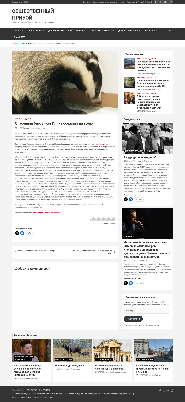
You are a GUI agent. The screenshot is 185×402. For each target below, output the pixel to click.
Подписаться (133, 318)
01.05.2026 (141, 89)
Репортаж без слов (25, 335)
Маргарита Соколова (143, 161)
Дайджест (19, 37)
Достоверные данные (146, 59)
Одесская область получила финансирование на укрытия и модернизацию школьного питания (153, 66)
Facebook (56, 212)
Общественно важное (103, 31)
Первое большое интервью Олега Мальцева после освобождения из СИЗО (153, 83)
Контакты (86, 2)
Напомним (99, 144)
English (149, 2)
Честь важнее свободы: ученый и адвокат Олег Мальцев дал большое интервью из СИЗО (28, 370)
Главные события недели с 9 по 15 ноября (36, 251)
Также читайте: (134, 54)
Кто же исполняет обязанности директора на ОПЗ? (92, 252)
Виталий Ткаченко (72, 369)
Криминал (81, 31)
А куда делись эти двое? (140, 157)
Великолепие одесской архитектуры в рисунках (109, 367)
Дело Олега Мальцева (60, 31)
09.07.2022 (99, 372)
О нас (122, 2)
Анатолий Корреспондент (36, 128)
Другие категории (128, 31)
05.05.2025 (128, 260)
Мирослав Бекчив (153, 375)
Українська (131, 2)
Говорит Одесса (36, 31)
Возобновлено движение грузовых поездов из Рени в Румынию (152, 368)
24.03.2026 (18, 378)
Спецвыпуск (150, 31)
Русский (141, 2)
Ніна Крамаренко (154, 74)
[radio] (92, 219)
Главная (18, 31)
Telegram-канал (43, 212)
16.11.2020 (19, 128)
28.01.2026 (128, 161)
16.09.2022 (59, 369)
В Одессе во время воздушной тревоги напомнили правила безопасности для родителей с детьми (149, 102)
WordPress (51, 397)
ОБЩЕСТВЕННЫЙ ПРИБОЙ (38, 390)
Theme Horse (25, 397)
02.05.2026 (141, 74)
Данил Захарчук (141, 260)
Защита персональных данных (105, 2)
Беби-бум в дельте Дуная (69, 365)
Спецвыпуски (132, 119)
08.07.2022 (140, 375)
